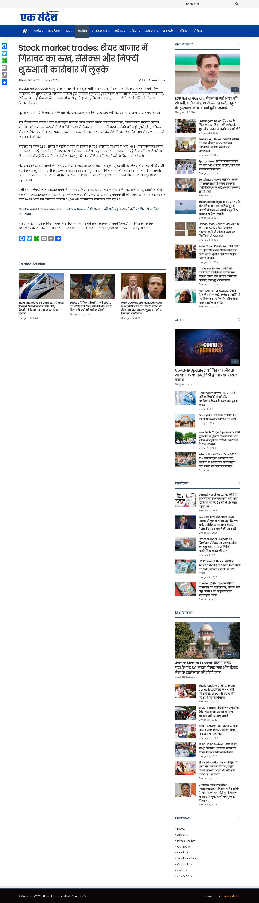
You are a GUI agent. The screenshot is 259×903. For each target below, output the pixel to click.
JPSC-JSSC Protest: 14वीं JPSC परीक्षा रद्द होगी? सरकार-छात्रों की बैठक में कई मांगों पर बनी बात (218, 748)
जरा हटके (168, 31)
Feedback (183, 852)
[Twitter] (4, 53)
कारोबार (82, 31)
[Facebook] (4, 46)
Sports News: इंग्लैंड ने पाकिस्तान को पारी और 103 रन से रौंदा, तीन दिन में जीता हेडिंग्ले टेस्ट (219, 165)
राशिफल (184, 31)
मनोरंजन (150, 31)
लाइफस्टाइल (99, 31)
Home (181, 829)
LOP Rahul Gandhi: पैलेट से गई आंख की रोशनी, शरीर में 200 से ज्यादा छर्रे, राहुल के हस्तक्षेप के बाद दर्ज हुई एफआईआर (206, 103)
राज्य (67, 31)
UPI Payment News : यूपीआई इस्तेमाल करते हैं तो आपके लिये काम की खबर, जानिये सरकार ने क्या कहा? (219, 567)
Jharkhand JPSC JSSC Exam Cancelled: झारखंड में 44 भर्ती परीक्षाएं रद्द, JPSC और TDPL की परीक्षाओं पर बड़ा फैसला (217, 691)
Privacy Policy (186, 841)
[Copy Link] (4, 75)
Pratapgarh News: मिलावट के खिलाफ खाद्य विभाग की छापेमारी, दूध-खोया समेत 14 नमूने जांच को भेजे (219, 125)
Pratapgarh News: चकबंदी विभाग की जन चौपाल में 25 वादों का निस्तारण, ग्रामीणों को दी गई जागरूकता (219, 145)
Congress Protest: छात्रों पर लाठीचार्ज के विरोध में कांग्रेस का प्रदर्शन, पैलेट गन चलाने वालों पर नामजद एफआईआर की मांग (217, 274)
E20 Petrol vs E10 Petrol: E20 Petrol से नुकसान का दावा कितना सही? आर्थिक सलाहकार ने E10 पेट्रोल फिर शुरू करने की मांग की (218, 523)
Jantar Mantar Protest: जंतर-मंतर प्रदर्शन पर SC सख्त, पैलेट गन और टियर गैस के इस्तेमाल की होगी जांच (206, 668)
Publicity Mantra (230, 896)
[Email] (4, 67)
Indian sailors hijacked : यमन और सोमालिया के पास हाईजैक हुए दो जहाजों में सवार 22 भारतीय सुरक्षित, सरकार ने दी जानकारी (219, 208)
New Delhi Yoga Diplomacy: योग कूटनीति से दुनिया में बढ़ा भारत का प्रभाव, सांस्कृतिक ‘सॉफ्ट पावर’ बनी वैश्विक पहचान (219, 438)
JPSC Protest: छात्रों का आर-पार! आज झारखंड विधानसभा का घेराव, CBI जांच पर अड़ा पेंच (218, 730)
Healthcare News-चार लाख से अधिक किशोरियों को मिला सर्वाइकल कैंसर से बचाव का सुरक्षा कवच (218, 399)
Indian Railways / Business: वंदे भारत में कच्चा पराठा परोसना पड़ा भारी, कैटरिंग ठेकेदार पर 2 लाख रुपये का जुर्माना (41, 308)
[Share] (4, 82)
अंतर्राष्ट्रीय (54, 31)
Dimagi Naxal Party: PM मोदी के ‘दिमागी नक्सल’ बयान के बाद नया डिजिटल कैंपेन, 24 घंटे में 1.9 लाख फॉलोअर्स (218, 500)
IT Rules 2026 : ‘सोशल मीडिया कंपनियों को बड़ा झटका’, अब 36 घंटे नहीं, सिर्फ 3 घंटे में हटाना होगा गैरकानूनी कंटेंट (219, 589)
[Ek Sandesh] (39, 16)
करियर (119, 31)
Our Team (183, 847)
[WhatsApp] (4, 60)
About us (183, 835)
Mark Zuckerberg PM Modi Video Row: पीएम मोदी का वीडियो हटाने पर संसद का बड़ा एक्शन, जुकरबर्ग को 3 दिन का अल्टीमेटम (142, 308)
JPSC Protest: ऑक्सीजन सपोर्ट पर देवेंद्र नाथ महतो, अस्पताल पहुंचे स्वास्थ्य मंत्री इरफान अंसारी (219, 712)
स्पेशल (134, 31)
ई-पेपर (198, 31)
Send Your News (187, 858)
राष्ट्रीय (37, 31)
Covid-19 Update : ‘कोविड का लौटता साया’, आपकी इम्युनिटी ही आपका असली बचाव (207, 375)
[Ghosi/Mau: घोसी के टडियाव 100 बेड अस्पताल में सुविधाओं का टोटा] (185, 420)
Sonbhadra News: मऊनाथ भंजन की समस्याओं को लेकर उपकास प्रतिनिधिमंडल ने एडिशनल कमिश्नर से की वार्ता (219, 185)
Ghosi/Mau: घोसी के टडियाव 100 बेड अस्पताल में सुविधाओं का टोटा (218, 417)
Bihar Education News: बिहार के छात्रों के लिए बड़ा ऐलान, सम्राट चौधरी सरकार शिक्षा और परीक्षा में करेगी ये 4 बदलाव (218, 768)
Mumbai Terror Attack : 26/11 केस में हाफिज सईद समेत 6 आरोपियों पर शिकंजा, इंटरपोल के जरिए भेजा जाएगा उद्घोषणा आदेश (219, 297)
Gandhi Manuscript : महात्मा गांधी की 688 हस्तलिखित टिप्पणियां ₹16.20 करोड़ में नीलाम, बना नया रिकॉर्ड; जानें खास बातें (219, 230)
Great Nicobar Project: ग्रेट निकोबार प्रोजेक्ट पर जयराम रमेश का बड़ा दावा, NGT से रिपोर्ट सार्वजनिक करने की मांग (218, 545)
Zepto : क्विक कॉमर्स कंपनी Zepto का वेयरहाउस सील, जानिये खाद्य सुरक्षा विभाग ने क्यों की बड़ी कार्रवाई (91, 306)
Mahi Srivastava (30, 80)
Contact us (184, 864)
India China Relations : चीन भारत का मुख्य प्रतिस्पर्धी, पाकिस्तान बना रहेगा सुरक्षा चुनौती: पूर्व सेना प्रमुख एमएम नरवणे (219, 252)
